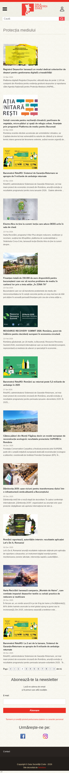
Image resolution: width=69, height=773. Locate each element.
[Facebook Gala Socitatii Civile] (23, 739)
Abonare (34, 710)
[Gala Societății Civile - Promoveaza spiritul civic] (34, 15)
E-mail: (6, 695)
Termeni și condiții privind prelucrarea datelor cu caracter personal (34, 719)
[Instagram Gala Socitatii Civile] (46, 739)
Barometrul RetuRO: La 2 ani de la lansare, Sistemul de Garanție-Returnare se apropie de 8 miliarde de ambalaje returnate (31, 646)
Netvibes (42, 767)
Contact (6, 751)
